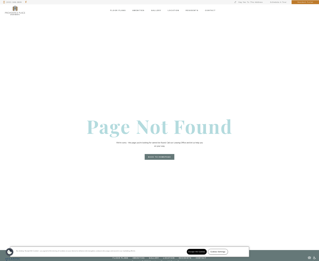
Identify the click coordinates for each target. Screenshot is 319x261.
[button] (26, 2)
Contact (210, 10)
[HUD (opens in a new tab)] (309, 257)
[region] (129, 251)
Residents (192, 10)
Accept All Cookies (196, 251)
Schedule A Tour (278, 2)
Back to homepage (159, 157)
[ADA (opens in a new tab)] (314, 257)
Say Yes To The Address (251, 2)
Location (173, 10)
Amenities (138, 10)
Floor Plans (118, 10)
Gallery (156, 10)
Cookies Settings (217, 251)
